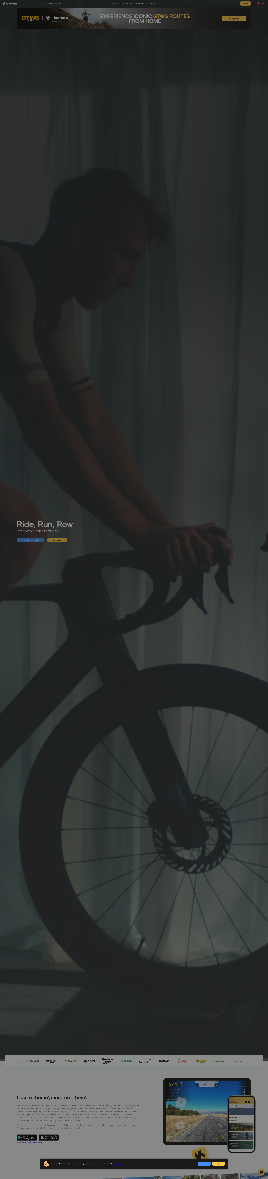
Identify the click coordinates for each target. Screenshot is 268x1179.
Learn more (117, 1164)
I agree (218, 1164)
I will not (204, 1164)
